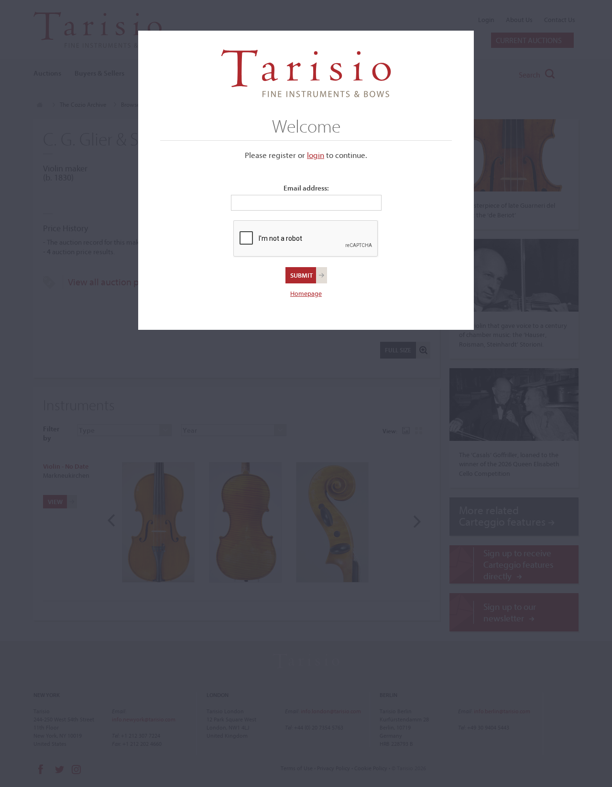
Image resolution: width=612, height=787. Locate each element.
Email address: (306, 187)
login (315, 155)
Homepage (306, 293)
